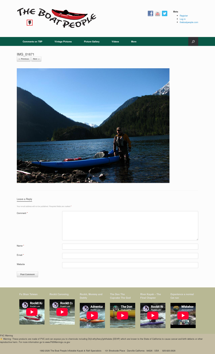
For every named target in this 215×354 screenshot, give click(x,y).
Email (20, 254)
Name (20, 245)
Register (184, 15)
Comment (22, 213)
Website (21, 264)
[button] (193, 41)
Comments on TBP (32, 41)
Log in (183, 19)
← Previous (24, 59)
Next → (36, 59)
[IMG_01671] (93, 182)
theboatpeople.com (189, 22)
